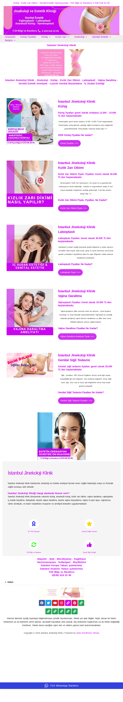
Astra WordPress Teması (87, 633)
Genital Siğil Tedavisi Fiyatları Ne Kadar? (81, 392)
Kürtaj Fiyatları (28, 36)
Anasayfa (10, 36)
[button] (49, 37)
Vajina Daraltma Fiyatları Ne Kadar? (78, 328)
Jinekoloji (79, 36)
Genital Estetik (100, 36)
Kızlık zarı (60, 36)
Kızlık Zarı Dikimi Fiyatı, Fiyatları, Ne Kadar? (82, 200)
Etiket (10, 582)
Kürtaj (44, 36)
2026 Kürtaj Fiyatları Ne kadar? (75, 135)
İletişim (9, 40)
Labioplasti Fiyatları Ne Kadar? (75, 264)
